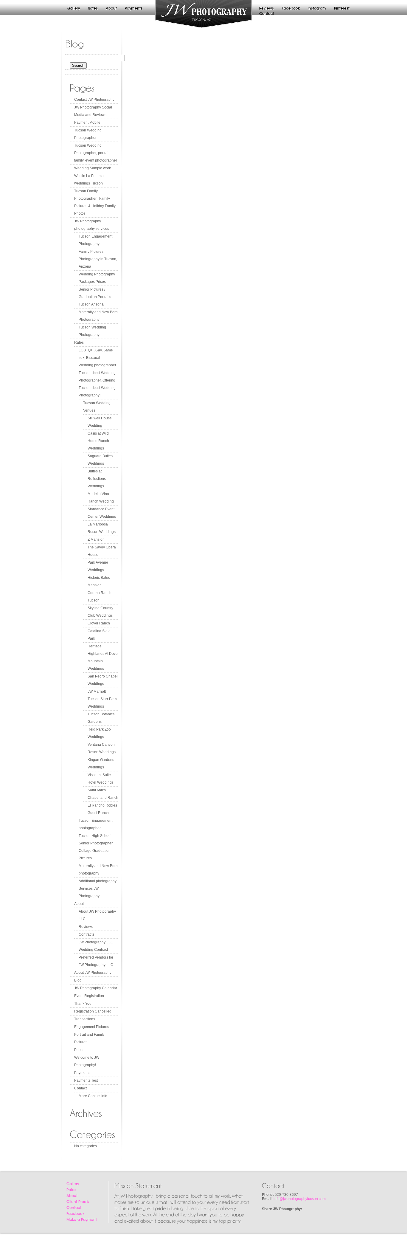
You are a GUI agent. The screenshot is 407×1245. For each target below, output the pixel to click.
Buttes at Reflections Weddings (97, 478)
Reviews (266, 8)
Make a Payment (81, 1220)
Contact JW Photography (94, 99)
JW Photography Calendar (95, 988)
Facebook (291, 8)
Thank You (82, 1003)
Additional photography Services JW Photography (97, 888)
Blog (78, 980)
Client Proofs (77, 1202)
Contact (266, 14)
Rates (93, 8)
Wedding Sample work (92, 168)
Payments (133, 8)
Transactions (84, 1019)
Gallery (73, 8)
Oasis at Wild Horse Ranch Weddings (98, 440)
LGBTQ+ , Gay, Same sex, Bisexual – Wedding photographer (97, 357)
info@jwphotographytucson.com (300, 1199)
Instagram (317, 8)
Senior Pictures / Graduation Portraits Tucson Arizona (95, 296)
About (111, 8)
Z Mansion (96, 539)
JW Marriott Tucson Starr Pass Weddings (102, 698)
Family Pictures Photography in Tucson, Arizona (98, 259)
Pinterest (341, 8)
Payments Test (86, 1080)
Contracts (86, 934)
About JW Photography (92, 972)
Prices (79, 1050)
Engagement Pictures (91, 1027)
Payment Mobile (87, 122)
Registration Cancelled (92, 1011)
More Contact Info (93, 1096)
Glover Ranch (99, 623)
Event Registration (89, 996)
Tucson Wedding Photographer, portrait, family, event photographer (95, 152)
